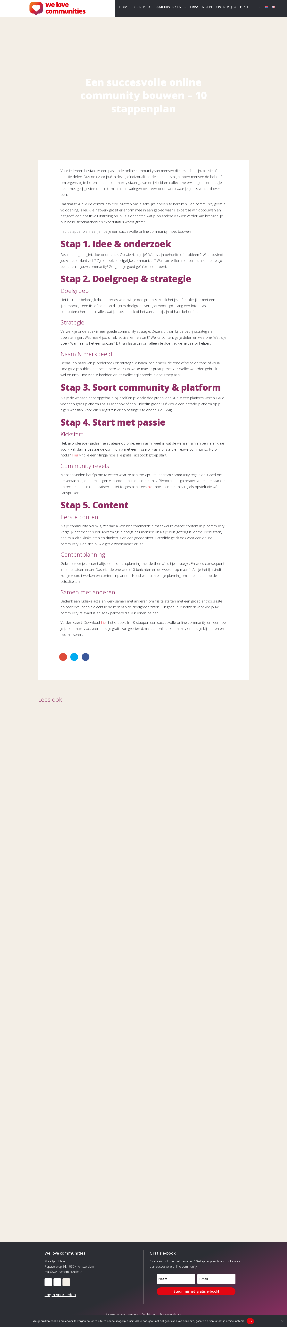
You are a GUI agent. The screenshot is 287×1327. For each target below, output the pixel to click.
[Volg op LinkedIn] (48, 1282)
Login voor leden (60, 1294)
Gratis (140, 7)
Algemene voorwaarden (122, 1314)
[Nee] (282, 1321)
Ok (250, 1321)
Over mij (224, 7)
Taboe (49, 1026)
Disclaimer (148, 1314)
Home (124, 7)
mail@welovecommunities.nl (64, 1272)
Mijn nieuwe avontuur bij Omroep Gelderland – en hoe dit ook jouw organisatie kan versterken (139, 855)
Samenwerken (168, 7)
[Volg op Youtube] (57, 1282)
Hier (75, 455)
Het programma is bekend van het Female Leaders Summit (110, 1194)
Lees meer (50, 866)
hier (151, 486)
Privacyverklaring (170, 1314)
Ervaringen (201, 7)
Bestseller (250, 7)
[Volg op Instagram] (66, 1282)
